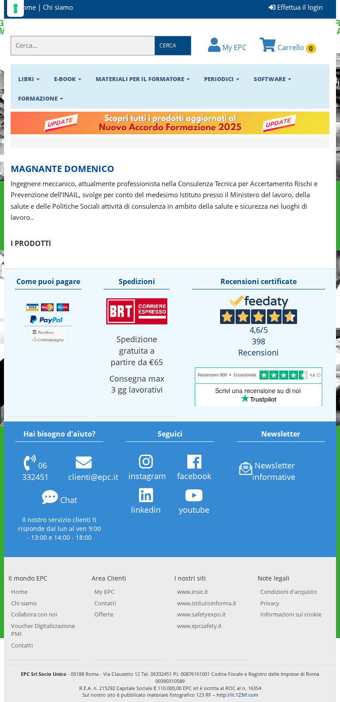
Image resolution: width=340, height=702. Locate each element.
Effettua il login (299, 7)
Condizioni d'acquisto (288, 592)
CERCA (167, 45)
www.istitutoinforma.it (206, 603)
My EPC (233, 47)
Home (26, 7)
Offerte (103, 614)
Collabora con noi (34, 614)
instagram (147, 476)
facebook (194, 476)
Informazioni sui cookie (290, 614)
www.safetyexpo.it (201, 614)
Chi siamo (58, 7)
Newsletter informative (273, 471)
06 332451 (35, 471)
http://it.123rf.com (237, 694)
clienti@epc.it (93, 477)
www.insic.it (192, 592)
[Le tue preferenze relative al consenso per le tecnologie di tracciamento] (15, 8)
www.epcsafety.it (199, 626)
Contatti (22, 645)
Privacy (269, 603)
